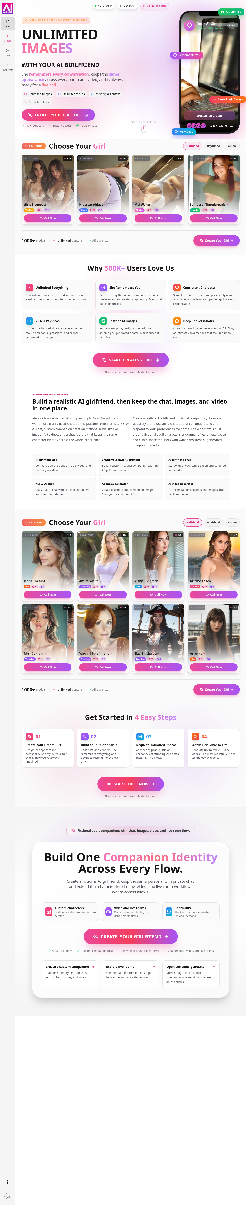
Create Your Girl (217, 241)
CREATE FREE (59, 114)
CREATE (131, 936)
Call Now (50, 218)
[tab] (192, 146)
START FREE (131, 359)
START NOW (131, 784)
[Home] (7, 8)
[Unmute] (231, 25)
